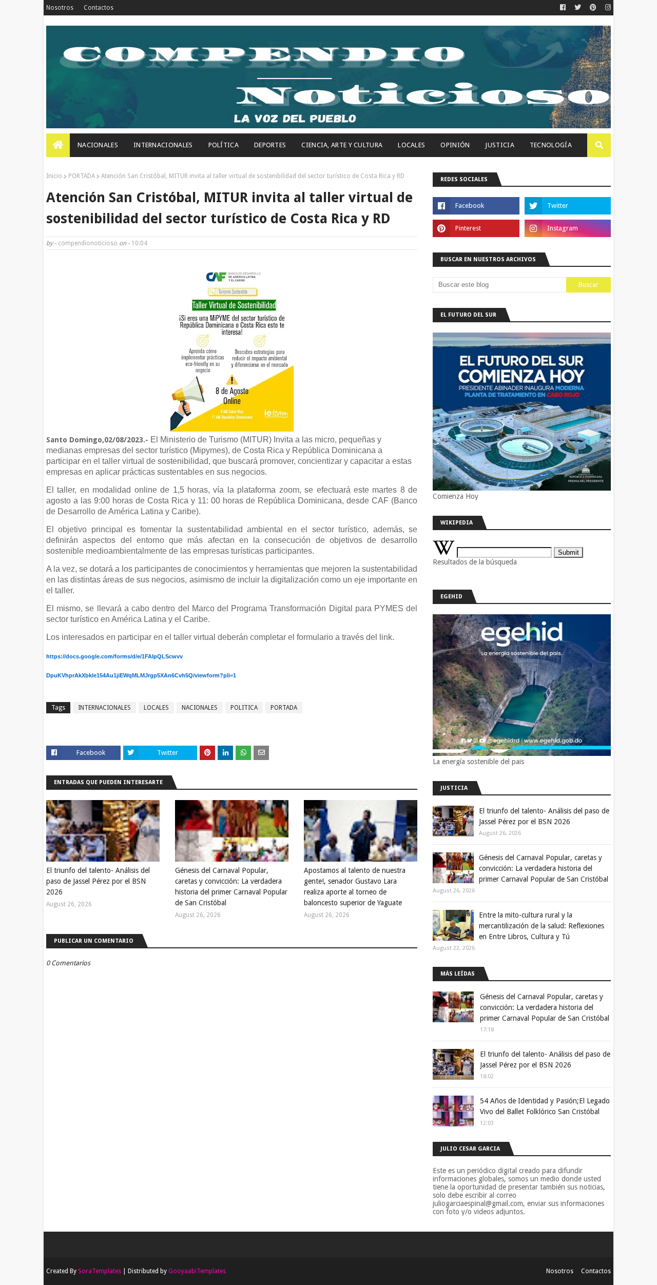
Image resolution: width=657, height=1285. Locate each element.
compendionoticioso (88, 243)
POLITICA (244, 707)
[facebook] (562, 7)
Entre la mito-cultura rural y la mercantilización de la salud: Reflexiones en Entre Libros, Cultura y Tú (541, 926)
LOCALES (156, 707)
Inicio (54, 176)
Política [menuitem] (223, 145)
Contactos (98, 7)
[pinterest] (593, 7)
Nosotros (59, 7)
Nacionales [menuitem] (98, 145)
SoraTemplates (99, 1271)
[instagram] (607, 7)
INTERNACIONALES (104, 707)
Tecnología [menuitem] (551, 145)
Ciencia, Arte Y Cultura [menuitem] (341, 145)
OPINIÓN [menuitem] (455, 145)
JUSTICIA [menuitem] (499, 145)
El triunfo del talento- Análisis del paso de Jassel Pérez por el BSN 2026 (98, 881)
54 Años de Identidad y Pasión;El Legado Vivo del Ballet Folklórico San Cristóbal (545, 1106)
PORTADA (81, 176)
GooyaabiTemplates (197, 1271)
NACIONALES (200, 707)
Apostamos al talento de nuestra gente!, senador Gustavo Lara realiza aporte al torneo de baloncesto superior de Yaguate (354, 886)
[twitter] (578, 7)
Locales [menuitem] (411, 145)
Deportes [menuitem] (270, 145)
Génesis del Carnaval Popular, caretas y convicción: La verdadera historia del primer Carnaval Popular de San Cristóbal (231, 886)
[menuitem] (58, 145)
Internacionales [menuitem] (163, 145)
